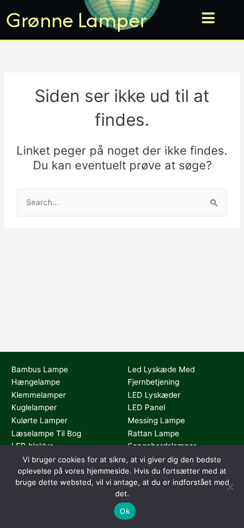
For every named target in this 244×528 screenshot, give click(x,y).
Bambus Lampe (39, 369)
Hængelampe (35, 381)
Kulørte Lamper (39, 420)
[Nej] (229, 486)
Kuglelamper (34, 407)
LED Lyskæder (154, 394)
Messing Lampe (156, 420)
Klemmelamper (38, 394)
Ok (125, 511)
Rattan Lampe (153, 433)
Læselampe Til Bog (46, 433)
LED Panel (146, 407)
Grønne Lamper (76, 20)
